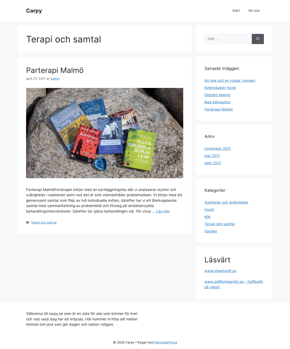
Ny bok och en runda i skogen (229, 80)
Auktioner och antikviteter (226, 202)
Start (236, 10)
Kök (207, 217)
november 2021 (217, 148)
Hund (209, 209)
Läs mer (163, 211)
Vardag (210, 231)
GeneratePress (166, 342)
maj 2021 (212, 156)
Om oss (254, 10)
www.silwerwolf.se (220, 271)
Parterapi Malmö (55, 70)
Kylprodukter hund (220, 88)
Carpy (34, 10)
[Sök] (258, 39)
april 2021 (212, 163)
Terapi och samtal (43, 222)
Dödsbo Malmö (217, 95)
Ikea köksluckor (217, 102)
